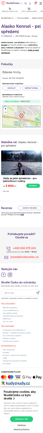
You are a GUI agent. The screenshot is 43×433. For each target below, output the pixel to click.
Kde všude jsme (9, 350)
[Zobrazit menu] (40, 3)
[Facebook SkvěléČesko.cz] (3, 275)
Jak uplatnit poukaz (10, 313)
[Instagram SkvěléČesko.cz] (10, 275)
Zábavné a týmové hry (10, 11)
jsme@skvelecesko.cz (24, 257)
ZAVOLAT (11, 88)
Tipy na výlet (7, 321)
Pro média (7, 363)
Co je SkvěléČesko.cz (11, 310)
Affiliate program (9, 338)
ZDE (22, 215)
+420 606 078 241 (24, 248)
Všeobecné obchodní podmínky (15, 361)
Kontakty (6, 352)
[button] (5, 109)
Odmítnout (21, 425)
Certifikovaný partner (11, 341)
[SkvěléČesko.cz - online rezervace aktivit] (11, 3)
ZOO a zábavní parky (29, 11)
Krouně (4, 45)
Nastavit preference (21, 429)
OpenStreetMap (29, 126)
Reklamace (7, 319)
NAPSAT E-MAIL (31, 88)
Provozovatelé (23, 18)
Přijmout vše (21, 419)
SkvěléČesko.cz (7, 18)
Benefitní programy (10, 307)
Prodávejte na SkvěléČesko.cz (14, 330)
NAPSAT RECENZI (30, 208)
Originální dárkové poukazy (13, 316)
